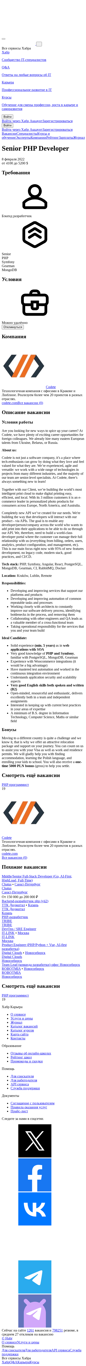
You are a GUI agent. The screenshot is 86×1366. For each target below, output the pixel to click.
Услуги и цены (22, 1018)
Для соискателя (22, 1076)
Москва (23, 933)
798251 (57, 1330)
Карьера (23, 1362)
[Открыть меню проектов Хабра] (3, 39)
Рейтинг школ (21, 1057)
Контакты (18, 1038)
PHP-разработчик (15, 917)
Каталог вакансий (24, 1026)
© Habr (7, 1338)
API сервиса (20, 1084)
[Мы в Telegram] (35, 1292)
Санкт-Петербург (28, 884)
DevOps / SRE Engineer (19, 929)
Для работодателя (24, 1080)
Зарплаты (66, 137)
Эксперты (23, 137)
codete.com (10, 403)
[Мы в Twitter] (35, 1156)
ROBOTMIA (11, 969)
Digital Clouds (12, 953)
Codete (51, 387)
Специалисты (27, 133)
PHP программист (15, 785)
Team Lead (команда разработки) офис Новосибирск (41, 965)
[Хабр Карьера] (19, 44)
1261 (30, 1330)
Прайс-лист (19, 1111)
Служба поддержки (25, 1088)
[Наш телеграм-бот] (35, 1326)
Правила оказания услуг (29, 1107)
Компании (38, 137)
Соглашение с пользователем (32, 1103)
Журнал (79, 137)
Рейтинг (52, 137)
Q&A (13, 1362)
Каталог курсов (22, 1030)
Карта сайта (19, 1034)
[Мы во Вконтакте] (35, 1224)
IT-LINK (8, 933)
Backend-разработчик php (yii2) (25, 901)
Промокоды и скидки (27, 1061)
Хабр (5, 1362)
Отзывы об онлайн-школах (31, 1053)
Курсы (34, 1362)
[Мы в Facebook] (35, 1190)
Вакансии (9, 133)
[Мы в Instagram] (35, 1258)
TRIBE (7, 921)
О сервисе (18, 1014)
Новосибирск (35, 953)
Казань (33, 905)
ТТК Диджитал (13, 905)
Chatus (6, 884)
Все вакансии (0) (30, 403)
